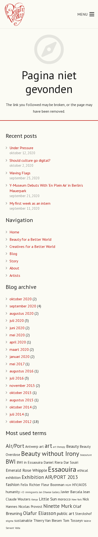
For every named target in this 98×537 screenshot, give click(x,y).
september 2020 (23, 306)
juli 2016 (17, 378)
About (14, 268)
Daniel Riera (53, 462)
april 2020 (18, 342)
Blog (13, 253)
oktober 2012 (21, 421)
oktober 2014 (21, 407)
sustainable (23, 520)
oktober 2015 (21, 392)
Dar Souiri (71, 462)
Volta (17, 528)
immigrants (31, 492)
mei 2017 (17, 363)
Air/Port (15, 445)
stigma (9, 521)
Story (14, 261)
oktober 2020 (21, 298)
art (48, 445)
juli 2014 (17, 414)
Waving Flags (20, 173)
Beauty (72, 446)
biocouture (86, 455)
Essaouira (62, 469)
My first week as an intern (30, 203)
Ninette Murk (57, 506)
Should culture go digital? (30, 160)
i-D (22, 492)
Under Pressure (21, 147)
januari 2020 (19, 356)
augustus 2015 (22, 400)
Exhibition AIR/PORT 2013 (50, 477)
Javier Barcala (71, 492)
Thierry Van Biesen (47, 520)
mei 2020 (17, 335)
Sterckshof (83, 513)
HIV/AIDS (79, 484)
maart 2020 (19, 349)
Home (14, 232)
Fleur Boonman (52, 484)
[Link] (15, 14)
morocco (64, 499)
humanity (13, 492)
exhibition (13, 477)
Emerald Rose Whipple (26, 470)
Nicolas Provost (30, 506)
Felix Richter (30, 484)
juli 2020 (17, 320)
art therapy (59, 447)
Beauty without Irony (50, 453)
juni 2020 (17, 327)
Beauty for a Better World (30, 239)
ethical (82, 470)
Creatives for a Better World (32, 246)
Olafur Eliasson (39, 513)
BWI (11, 461)
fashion (13, 484)
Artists (15, 275)
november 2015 (22, 385)
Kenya (34, 499)
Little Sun (48, 499)
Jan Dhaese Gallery (49, 492)
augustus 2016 (22, 371)
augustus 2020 (22, 313)
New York (77, 499)
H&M (68, 485)
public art (65, 513)
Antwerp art (34, 446)
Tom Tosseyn (73, 520)
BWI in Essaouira (30, 462)
